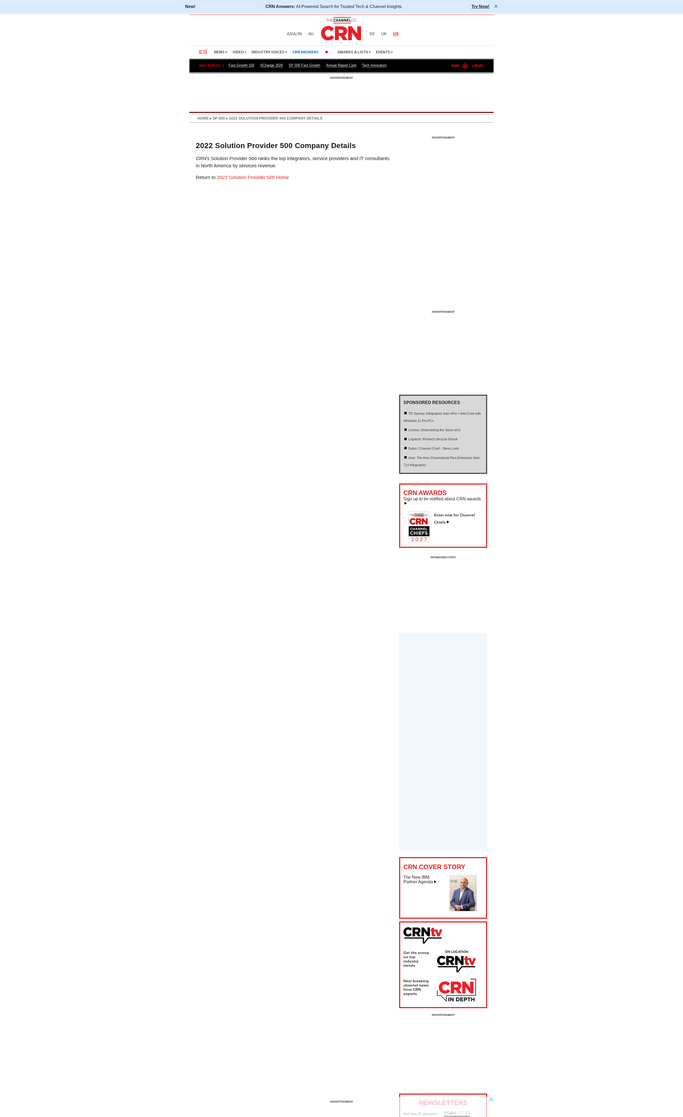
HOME (203, 118)
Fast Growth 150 (241, 65)
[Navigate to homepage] (341, 41)
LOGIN (477, 66)
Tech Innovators (374, 65)
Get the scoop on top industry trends (416, 959)
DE (372, 34)
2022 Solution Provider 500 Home (253, 177)
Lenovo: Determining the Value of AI (434, 430)
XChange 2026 (271, 65)
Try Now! (480, 6)
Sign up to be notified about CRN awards (442, 499)
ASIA (291, 34)
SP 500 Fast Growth (304, 65)
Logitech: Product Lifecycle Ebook (433, 439)
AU (310, 34)
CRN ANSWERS (305, 52)
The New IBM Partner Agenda (418, 879)
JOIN (455, 66)
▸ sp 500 (217, 118)
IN (300, 34)
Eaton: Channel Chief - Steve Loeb (433, 448)
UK (384, 34)
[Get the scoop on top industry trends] (456, 962)
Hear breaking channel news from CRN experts (416, 987)
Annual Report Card (341, 65)
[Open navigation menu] (203, 52)
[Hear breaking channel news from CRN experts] (456, 990)
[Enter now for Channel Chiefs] (421, 540)
